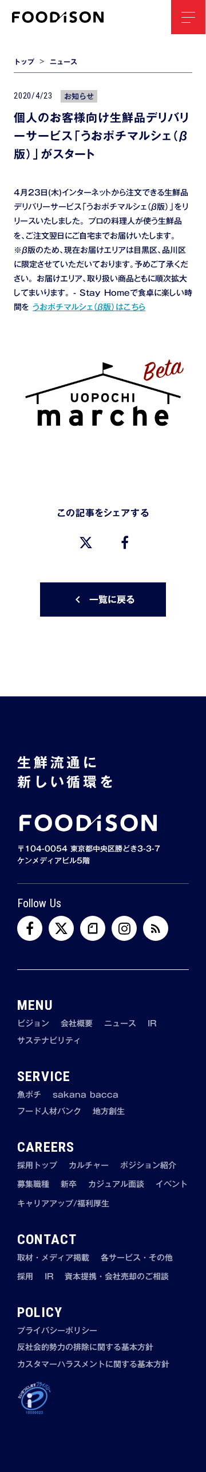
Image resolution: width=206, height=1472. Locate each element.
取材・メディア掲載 (53, 1258)
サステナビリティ (49, 1041)
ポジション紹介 (148, 1166)
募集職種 (33, 1184)
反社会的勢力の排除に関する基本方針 (85, 1347)
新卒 (69, 1184)
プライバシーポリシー (57, 1331)
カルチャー (89, 1166)
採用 (25, 1277)
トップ (24, 62)
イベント (172, 1184)
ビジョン (33, 1024)
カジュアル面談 (116, 1184)
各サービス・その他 (137, 1258)
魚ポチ (29, 1095)
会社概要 (77, 1024)
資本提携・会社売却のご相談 (117, 1277)
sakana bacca (85, 1095)
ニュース (63, 62)
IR (152, 1024)
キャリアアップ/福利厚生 (63, 1204)
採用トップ (37, 1166)
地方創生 (109, 1112)
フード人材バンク (49, 1112)
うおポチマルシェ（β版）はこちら (89, 307)
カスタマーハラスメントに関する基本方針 (93, 1365)
